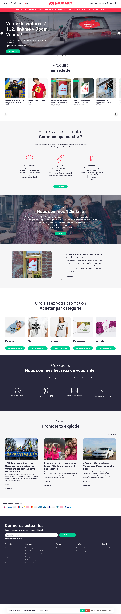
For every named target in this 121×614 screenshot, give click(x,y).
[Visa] (9, 508)
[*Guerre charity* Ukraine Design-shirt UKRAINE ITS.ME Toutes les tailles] (15, 88)
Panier (113, 3)
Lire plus (60, 233)
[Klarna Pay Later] (62, 508)
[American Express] (40, 508)
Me (40, 9)
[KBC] (44, 508)
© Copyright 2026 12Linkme (12, 608)
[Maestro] (19, 508)
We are (94, 9)
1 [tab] (57, 55)
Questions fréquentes (83, 551)
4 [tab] (65, 55)
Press (58, 554)
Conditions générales (31, 548)
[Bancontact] (23, 508)
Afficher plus (112, 434)
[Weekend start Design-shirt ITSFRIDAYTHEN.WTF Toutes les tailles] (38, 88)
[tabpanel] (60, 32)
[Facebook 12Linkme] (103, 548)
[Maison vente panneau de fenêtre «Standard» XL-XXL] (61, 88)
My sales (32, 9)
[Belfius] (35, 508)
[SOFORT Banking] (28, 508)
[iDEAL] (4, 508)
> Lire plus (69, 276)
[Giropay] (49, 508)
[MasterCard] (31, 508)
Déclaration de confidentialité (34, 554)
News (102, 9)
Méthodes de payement (32, 560)
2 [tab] (59, 55)
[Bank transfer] (14, 508)
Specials (70, 9)
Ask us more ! (83, 9)
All (25, 9)
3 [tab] (62, 55)
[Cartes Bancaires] (57, 508)
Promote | (19, 9)
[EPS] (53, 508)
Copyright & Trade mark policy (34, 557)
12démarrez (61, 186)
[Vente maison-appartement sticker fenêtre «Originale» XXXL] (106, 88)
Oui (82, 610)
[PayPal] (67, 508)
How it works (60, 551)
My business (59, 9)
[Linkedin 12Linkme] (109, 548)
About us (58, 548)
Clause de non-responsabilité (34, 551)
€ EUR (19, 3)
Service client (94, 3)
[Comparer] (15, 3)
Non (87, 610)
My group (48, 9)
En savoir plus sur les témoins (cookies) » (101, 610)
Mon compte (102, 3)
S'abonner (67, 535)
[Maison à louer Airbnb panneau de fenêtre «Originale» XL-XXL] (83, 88)
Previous (1, 33)
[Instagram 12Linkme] (106, 548)
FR (27, 3)
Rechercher (7, 3)
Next (119, 33)
